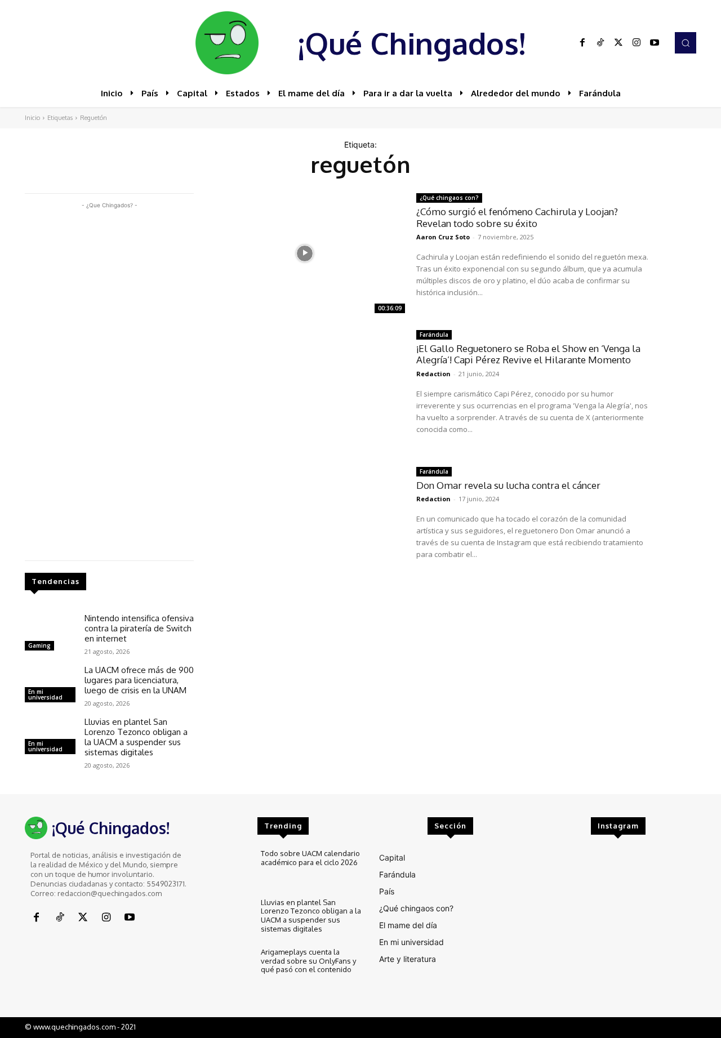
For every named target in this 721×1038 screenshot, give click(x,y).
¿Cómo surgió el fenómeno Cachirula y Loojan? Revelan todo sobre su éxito (517, 217)
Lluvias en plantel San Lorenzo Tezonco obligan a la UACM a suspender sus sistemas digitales (136, 737)
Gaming (39, 645)
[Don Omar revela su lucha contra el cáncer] (305, 527)
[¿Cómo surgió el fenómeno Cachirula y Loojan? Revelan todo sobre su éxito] (305, 253)
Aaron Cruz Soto (443, 237)
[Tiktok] (600, 43)
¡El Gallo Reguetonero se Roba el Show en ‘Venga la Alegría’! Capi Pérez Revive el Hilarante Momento (528, 354)
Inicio (32, 118)
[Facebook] (582, 43)
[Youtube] (655, 43)
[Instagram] (636, 43)
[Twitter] (618, 43)
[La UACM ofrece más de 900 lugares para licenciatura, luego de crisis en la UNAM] (50, 685)
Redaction (433, 373)
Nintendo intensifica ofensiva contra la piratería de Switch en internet (139, 628)
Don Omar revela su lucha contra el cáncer (508, 485)
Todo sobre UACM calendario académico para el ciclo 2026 (310, 858)
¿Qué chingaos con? (449, 198)
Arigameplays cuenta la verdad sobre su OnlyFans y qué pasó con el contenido (308, 960)
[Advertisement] (109, 380)
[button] (685, 43)
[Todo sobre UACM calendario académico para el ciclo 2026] (228, 868)
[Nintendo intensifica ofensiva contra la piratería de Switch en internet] (50, 633)
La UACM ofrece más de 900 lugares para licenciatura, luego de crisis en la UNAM (139, 680)
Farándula (434, 334)
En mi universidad (45, 694)
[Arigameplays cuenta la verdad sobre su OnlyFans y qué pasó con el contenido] (228, 967)
